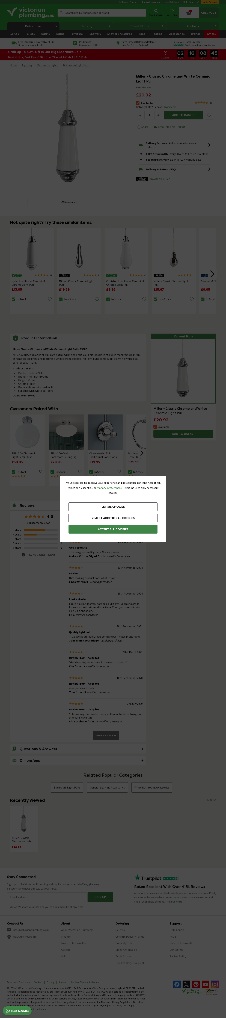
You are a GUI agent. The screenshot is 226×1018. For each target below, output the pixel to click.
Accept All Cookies (113, 529)
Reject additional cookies (113, 518)
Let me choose (113, 507)
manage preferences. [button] (109, 488)
